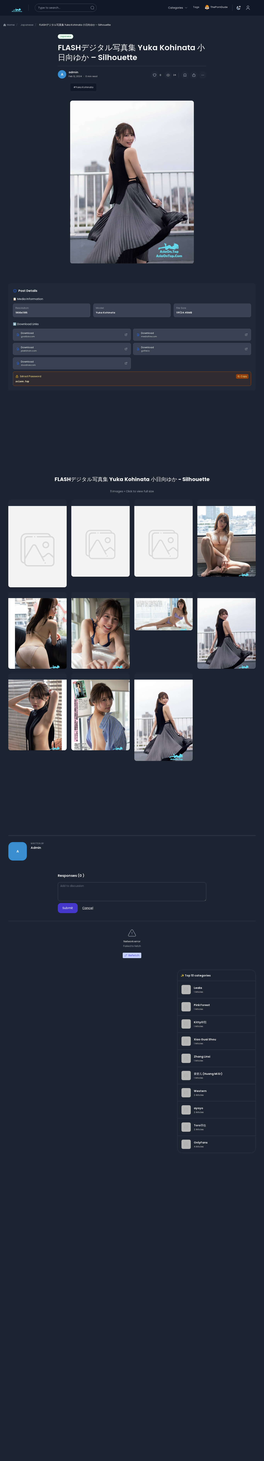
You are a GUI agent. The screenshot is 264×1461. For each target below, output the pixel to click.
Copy (244, 376)
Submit (67, 908)
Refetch (134, 955)
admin (36, 848)
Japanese (65, 36)
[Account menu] (248, 7)
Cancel (87, 908)
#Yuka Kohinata (83, 87)
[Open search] (66, 8)
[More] (202, 75)
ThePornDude (219, 7)
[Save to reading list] (184, 75)
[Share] (193, 75)
